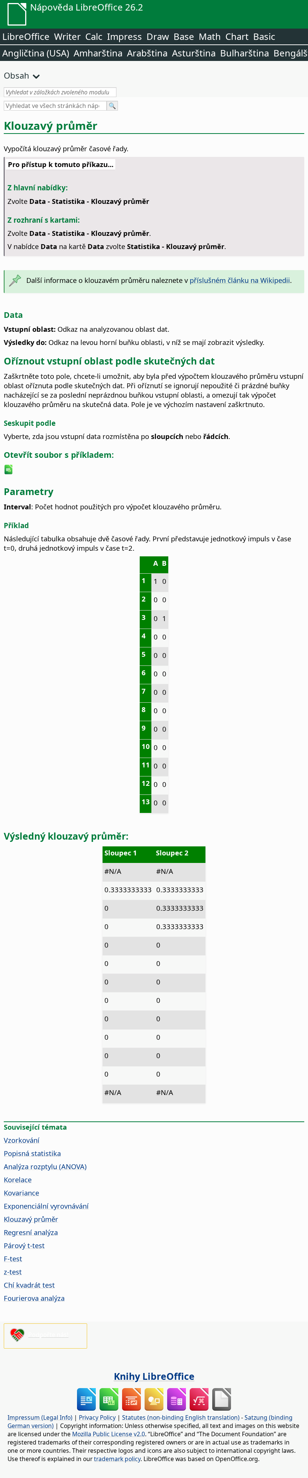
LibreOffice (26, 36)
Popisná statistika (32, 1153)
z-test (13, 1271)
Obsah (16, 75)
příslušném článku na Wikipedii (240, 280)
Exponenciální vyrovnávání (46, 1206)
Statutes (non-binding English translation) (181, 1417)
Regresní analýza (31, 1232)
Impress (124, 36)
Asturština (194, 53)
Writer (67, 36)
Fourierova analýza (34, 1298)
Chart (237, 36)
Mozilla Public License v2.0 (108, 1434)
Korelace (18, 1179)
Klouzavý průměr (31, 1219)
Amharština (98, 53)
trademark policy (117, 1459)
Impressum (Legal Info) (40, 1417)
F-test (13, 1258)
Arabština (147, 53)
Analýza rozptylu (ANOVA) (45, 1166)
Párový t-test (24, 1245)
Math (210, 36)
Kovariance (21, 1192)
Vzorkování (21, 1140)
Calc (94, 36)
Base (184, 36)
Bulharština (244, 53)
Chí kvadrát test (29, 1285)
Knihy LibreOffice (154, 1376)
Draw (157, 36)
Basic (264, 36)
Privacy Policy (97, 1417)
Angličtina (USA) (35, 53)
